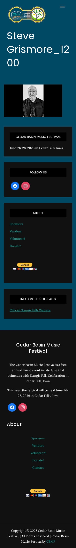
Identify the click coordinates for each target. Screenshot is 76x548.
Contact (38, 467)
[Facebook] (15, 186)
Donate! (15, 246)
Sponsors (16, 224)
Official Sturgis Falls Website (30, 310)
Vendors (16, 231)
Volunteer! (17, 239)
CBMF (50, 541)
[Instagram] (25, 186)
